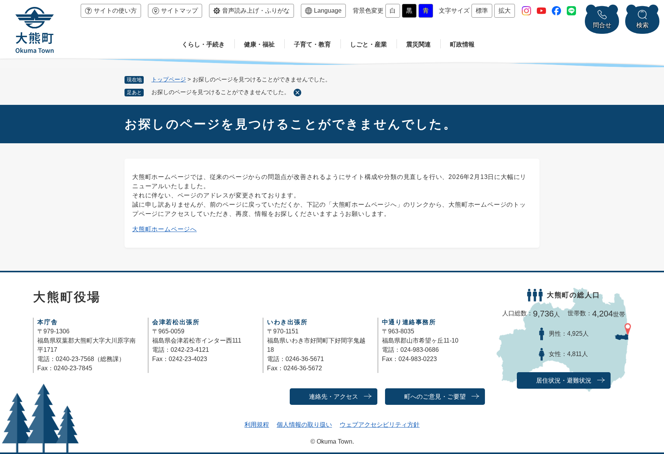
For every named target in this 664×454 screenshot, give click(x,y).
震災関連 (418, 44)
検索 (642, 25)
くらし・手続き (203, 44)
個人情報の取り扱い (304, 424)
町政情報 (462, 44)
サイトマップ (179, 10)
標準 (482, 10)
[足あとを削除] (297, 92)
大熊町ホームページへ (164, 229)
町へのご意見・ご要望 (435, 396)
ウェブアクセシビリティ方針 (380, 424)
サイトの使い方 (115, 10)
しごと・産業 (368, 44)
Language (328, 10)
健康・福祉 (259, 44)
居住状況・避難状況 (563, 380)
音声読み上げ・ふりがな (256, 10)
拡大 (504, 10)
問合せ (602, 25)
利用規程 (256, 424)
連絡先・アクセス (333, 396)
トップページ (168, 79)
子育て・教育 (312, 44)
